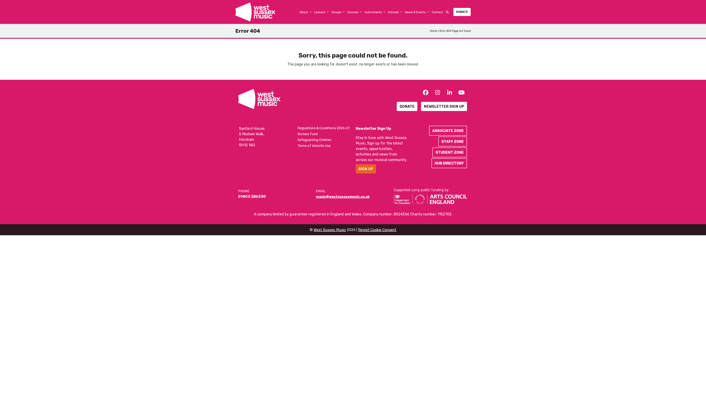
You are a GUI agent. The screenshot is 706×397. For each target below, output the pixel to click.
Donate (462, 12)
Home (433, 31)
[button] (447, 12)
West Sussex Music (330, 230)
